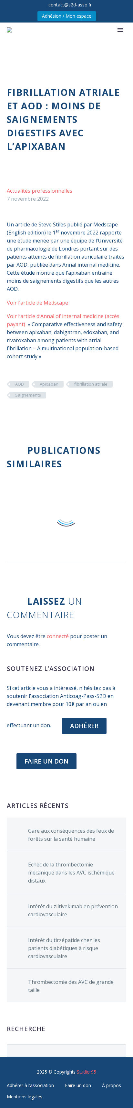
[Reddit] (59, 414)
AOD (19, 384)
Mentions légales (24, 1097)
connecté (58, 636)
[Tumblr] (40, 414)
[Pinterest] (30, 414)
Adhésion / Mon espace (66, 16)
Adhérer (84, 726)
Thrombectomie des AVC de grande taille (71, 986)
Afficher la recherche (119, 1050)
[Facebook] (11, 414)
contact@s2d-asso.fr (70, 5)
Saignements (28, 395)
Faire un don (78, 1085)
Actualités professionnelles (39, 190)
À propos (111, 1085)
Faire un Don (46, 761)
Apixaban (49, 384)
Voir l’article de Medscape (37, 302)
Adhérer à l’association (30, 1085)
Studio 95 (86, 1072)
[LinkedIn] (49, 414)
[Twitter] (20, 414)
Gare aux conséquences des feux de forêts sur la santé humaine (71, 834)
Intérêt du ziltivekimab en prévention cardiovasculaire (73, 910)
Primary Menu (120, 30)
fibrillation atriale (90, 384)
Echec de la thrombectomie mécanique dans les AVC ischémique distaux (71, 872)
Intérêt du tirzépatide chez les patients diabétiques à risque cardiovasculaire (64, 948)
